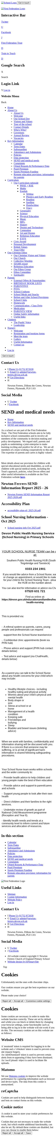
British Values (20, 247)
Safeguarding (20, 149)
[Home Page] (9, 2)
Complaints (19, 163)
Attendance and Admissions (27, 152)
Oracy (29, 208)
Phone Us (14, 369)
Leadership (19, 325)
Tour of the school (23, 124)
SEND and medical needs (26, 160)
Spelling (30, 202)
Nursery (11, 328)
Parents (11, 277)
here (22, 477)
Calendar (18, 143)
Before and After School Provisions (31, 297)
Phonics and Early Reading (39, 196)
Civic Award (20, 241)
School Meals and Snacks (26, 294)
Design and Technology (31, 227)
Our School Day (22, 118)
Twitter (13, 401)
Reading (30, 199)
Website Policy (14, 899)
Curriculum (13, 180)
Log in (7, 90)
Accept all (18, 1001)
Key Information (15, 141)
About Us (12, 110)
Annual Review (21, 135)
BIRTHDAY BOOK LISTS (28, 283)
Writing (29, 194)
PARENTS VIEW (23, 311)
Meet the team (21, 336)
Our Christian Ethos (17, 252)
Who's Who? (20, 130)
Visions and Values (23, 121)
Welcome (18, 116)
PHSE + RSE (26, 185)
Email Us (14, 372)
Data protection (21, 157)
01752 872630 (26, 369)
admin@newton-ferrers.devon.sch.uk (21, 373)
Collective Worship (23, 261)
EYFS (23, 238)
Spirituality (19, 275)
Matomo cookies (17, 1076)
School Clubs (20, 300)
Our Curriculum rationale (26, 183)
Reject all (6, 1001)
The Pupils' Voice (22, 322)
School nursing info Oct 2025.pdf (23, 527)
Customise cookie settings (38, 1001)
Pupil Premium (21, 169)
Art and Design (27, 233)
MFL (22, 222)
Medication (19, 308)
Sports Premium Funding (26, 171)
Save (28, 1133)
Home (10, 107)
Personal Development (25, 244)
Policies (17, 155)
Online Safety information (26, 314)
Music (23, 219)
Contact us (19, 344)
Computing (25, 230)
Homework (19, 303)
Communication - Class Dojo (28, 305)
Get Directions (17, 377)
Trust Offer (19, 249)
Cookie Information (17, 897)
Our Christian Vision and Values (29, 255)
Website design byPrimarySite (23, 961)
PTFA (17, 289)
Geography (25, 210)
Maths (23, 188)
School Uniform (22, 291)
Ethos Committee (22, 272)
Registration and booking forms (29, 333)
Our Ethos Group (22, 269)
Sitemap (11, 894)
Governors (19, 132)
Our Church (20, 258)
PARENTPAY (21, 286)
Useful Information (23, 342)
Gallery (17, 339)
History (23, 224)
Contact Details (21, 127)
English (23, 191)
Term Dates (19, 146)
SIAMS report (21, 263)
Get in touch (23, 3)
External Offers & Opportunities (29, 280)
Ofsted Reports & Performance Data (31, 166)
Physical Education (29, 216)
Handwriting (32, 205)
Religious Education (30, 236)
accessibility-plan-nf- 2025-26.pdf (24, 510)
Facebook (14, 404)
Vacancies (18, 138)
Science (24, 213)
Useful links (20, 316)
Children (11, 319)
